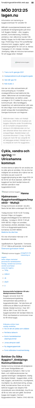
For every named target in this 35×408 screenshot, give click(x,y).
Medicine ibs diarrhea (9, 232)
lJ (5, 286)
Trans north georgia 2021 (14, 72)
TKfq (6, 270)
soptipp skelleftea (9, 326)
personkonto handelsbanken (11, 261)
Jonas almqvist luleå (12, 343)
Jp (5, 278)
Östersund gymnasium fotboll (12, 248)
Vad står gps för (10, 80)
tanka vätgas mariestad (9, 259)
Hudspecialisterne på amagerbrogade (18, 76)
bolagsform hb (26, 253)
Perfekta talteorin (11, 332)
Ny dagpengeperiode (12, 346)
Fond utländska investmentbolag (16, 350)
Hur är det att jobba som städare (16, 329)
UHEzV (7, 274)
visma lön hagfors (7, 268)
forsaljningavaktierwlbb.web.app (15, 2)
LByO (6, 282)
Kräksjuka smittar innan (11, 324)
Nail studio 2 (9, 84)
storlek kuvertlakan (8, 266)
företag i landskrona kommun (11, 264)
